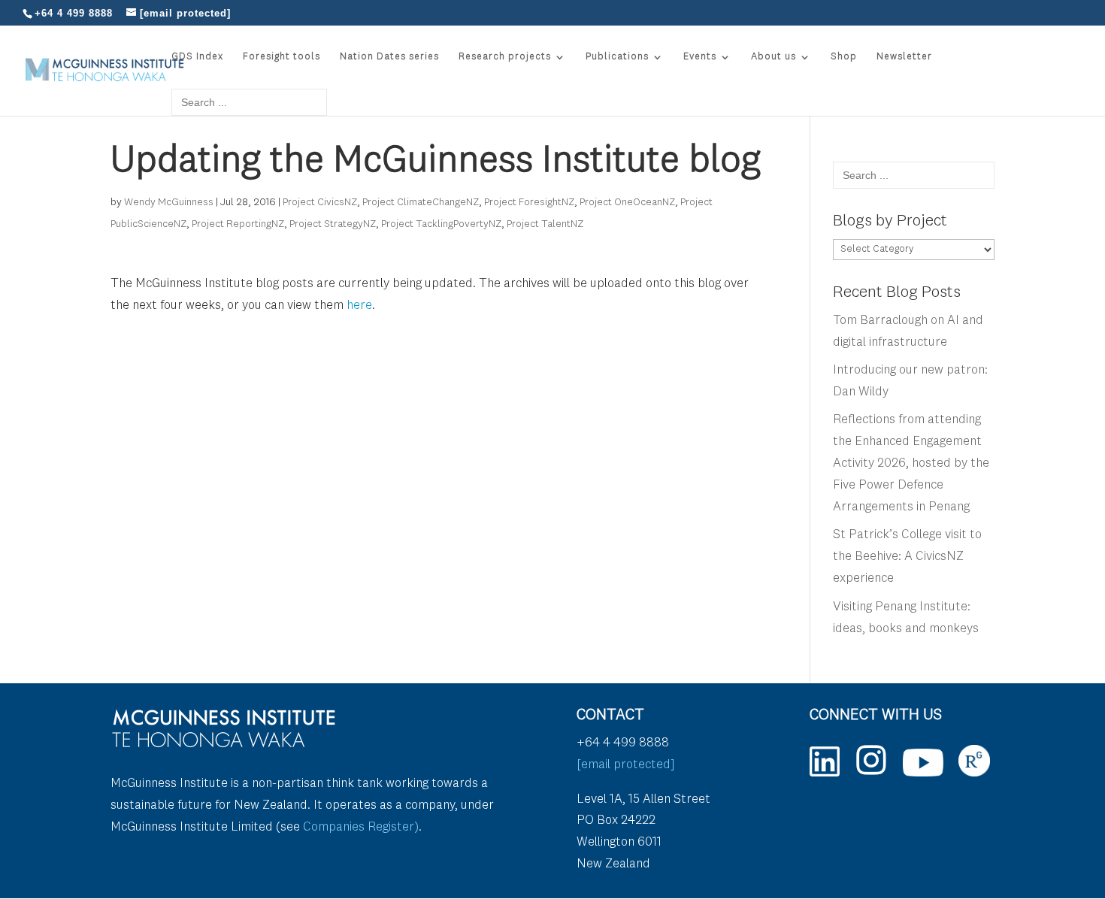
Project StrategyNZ (332, 224)
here (359, 305)
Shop (844, 57)
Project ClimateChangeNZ (420, 202)
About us (773, 57)
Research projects (505, 57)
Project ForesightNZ (529, 202)
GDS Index (197, 57)
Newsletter (904, 57)
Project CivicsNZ (320, 202)
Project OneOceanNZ (627, 202)
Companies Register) (361, 827)
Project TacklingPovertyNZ (441, 224)
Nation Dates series (389, 57)
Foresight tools (281, 57)
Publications (617, 57)
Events (699, 57)
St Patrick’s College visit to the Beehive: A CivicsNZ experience (907, 556)
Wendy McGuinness (168, 202)
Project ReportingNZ (238, 224)
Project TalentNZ (545, 224)
